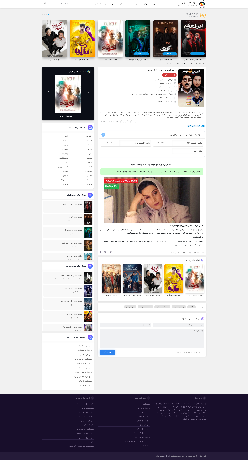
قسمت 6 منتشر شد (170, 54)
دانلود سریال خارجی (143, 421)
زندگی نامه (64, 154)
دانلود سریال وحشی (143, 429)
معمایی (89, 176)
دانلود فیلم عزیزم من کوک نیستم (161, 70)
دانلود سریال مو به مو (142, 437)
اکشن (66, 136)
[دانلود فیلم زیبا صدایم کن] (132, 279)
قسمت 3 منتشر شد (197, 54)
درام (90, 154)
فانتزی (90, 162)
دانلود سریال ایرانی (143, 412)
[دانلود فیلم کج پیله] (153, 279)
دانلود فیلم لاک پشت (84, 346)
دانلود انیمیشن (145, 425)
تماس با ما (146, 445)
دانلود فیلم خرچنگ (85, 381)
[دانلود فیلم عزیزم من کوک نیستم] (191, 87)
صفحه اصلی (157, 4)
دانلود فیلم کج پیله (85, 355)
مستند (65, 171)
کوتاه (90, 167)
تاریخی (65, 140)
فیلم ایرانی (146, 4)
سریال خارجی (109, 4)
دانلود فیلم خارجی (144, 416)
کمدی (66, 162)
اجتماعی (89, 136)
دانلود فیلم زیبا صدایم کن (83, 359)
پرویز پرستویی (179, 307)
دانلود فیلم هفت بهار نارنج (83, 377)
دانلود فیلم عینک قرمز (84, 363)
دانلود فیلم (165, 403)
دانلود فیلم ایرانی (144, 408)
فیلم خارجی (122, 4)
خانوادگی (65, 149)
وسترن (65, 184)
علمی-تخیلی (63, 158)
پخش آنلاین (197, 151)
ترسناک (89, 145)
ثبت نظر (107, 352)
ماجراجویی (88, 171)
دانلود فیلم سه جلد (85, 385)
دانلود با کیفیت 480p (194, 143)
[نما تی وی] (202, 4)
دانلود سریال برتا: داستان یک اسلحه (137, 441)
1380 (191, 307)
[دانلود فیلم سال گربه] (173, 279)
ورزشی (89, 184)
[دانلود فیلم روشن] (111, 279)
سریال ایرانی (134, 4)
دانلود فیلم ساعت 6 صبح (83, 372)
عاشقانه (89, 158)
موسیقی (89, 180)
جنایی (66, 145)
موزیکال (65, 176)
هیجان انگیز (64, 180)
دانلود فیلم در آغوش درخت (82, 368)
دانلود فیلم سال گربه (85, 350)
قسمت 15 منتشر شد (141, 54)
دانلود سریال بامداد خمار (142, 433)
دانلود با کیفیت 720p (142, 143)
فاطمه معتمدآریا (162, 307)
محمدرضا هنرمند (145, 307)
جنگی (90, 149)
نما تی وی (202, 63)
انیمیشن (98, 4)
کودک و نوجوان (62, 167)
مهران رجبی (130, 307)
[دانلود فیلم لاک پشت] (194, 279)
